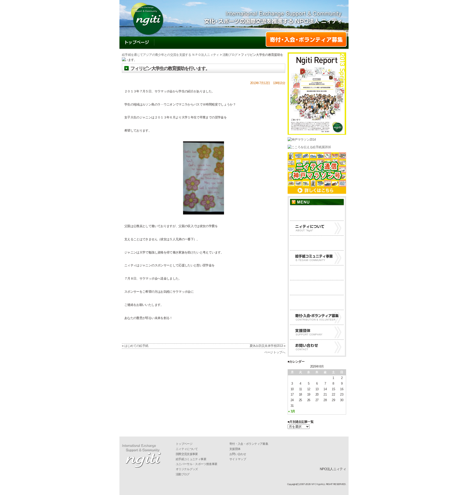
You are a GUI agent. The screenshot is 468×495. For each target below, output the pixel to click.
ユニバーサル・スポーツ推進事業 (317, 272)
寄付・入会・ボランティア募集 (317, 317)
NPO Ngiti (316, 484)
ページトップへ (274, 352)
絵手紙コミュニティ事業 (317, 258)
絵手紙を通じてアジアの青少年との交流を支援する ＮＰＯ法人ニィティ (170, 55)
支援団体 (317, 332)
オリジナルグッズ (317, 287)
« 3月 (291, 411)
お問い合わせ (248, 43)
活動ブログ (214, 43)
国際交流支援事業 (317, 243)
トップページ (136, 43)
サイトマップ (237, 459)
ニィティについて (176, 43)
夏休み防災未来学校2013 (266, 346)
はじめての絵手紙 (136, 346)
